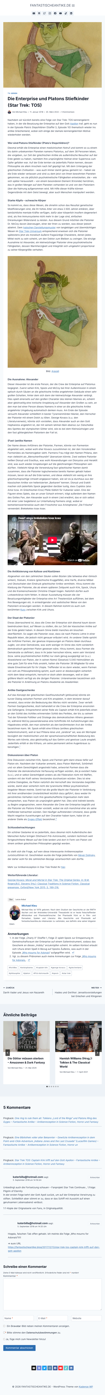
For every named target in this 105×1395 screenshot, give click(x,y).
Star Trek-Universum (30, 231)
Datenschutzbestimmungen (41, 1332)
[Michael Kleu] (14, 912)
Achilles (13, 967)
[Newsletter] (33, 13)
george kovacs (58, 967)
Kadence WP (86, 1386)
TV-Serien (12, 93)
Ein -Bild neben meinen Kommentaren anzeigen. (38, 1326)
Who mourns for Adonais (35, 952)
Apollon (74, 123)
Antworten (95, 1177)
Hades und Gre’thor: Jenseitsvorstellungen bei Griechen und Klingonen (78, 992)
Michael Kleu (21, 112)
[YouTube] (60, 13)
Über (11, 899)
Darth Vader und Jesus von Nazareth (23, 990)
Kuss (23, 609)
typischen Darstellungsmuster (39, 227)
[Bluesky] (44, 13)
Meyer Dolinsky (86, 855)
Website (76, 1318)
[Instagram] (49, 13)
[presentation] (26, 1036)
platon (26, 973)
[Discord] (39, 13)
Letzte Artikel (20, 899)
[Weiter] (97, 1052)
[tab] (47, 1086)
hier (63, 867)
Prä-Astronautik (41, 973)
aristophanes (26, 967)
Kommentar (10, 1276)
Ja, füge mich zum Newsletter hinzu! (25, 1339)
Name (9, 1318)
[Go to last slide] (7, 1052)
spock (55, 973)
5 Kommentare (68, 112)
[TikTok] (66, 13)
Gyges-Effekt (35, 819)
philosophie (14, 973)
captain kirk (42, 967)
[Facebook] (55, 13)
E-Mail (42, 1318)
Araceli (55, 371)
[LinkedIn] (71, 13)
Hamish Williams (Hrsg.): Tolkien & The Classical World (76, 1062)
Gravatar (16, 1326)
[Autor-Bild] (9, 112)
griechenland (75, 967)
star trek (66, 973)
